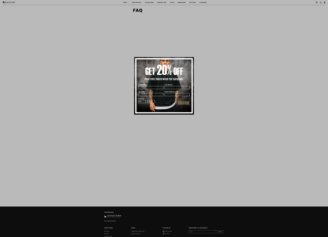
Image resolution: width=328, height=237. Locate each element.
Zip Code (142, 91)
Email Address (170, 91)
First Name (142, 85)
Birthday (141, 98)
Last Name (169, 85)
